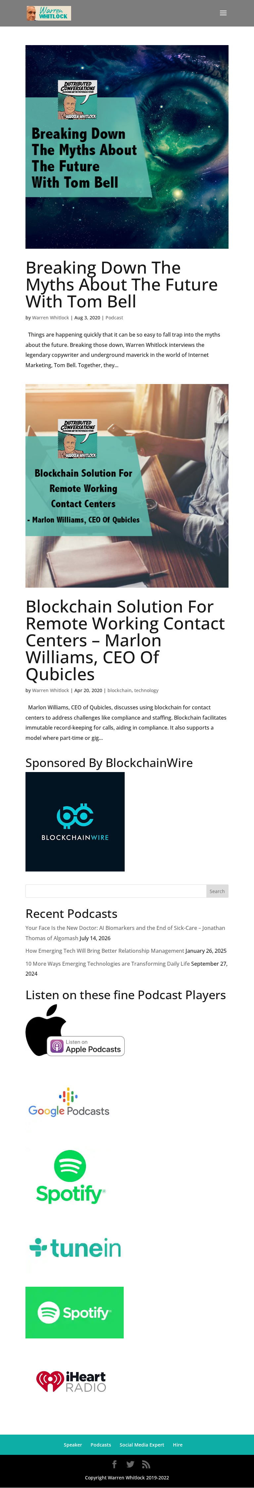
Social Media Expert (142, 1445)
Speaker (73, 1445)
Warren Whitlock (50, 317)
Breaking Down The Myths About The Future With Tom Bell (121, 283)
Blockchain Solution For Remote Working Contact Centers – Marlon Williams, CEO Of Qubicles (125, 639)
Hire (178, 1445)
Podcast (114, 317)
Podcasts (101, 1445)
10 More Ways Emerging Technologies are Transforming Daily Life (107, 963)
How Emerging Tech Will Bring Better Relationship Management (104, 950)
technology (146, 690)
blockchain (119, 690)
